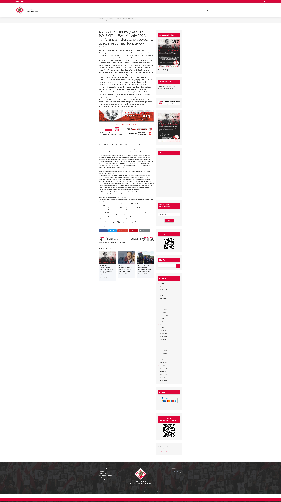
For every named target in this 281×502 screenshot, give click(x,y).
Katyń (238, 10)
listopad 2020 (163, 333)
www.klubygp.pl (103, 473)
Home (100, 18)
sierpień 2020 (163, 339)
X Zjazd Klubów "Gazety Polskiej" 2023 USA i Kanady (118, 18)
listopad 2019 (163, 353)
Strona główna (207, 10)
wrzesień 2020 (163, 336)
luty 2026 (162, 283)
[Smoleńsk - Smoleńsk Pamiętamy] (27, 9)
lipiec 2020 (162, 342)
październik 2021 (164, 315)
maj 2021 (162, 318)
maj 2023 (162, 304)
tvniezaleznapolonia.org (105, 475)
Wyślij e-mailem (145, 230)
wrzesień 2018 (163, 368)
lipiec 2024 (162, 292)
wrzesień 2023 (163, 301)
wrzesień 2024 (163, 289)
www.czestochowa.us (105, 479)
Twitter (113, 230)
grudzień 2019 (163, 350)
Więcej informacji (162, 451)
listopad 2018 (163, 365)
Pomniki (244, 10)
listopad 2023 (163, 298)
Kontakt (258, 10)
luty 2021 (162, 327)
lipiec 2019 (162, 356)
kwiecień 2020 (163, 345)
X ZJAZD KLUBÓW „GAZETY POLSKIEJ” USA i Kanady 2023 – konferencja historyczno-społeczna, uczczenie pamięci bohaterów (126, 37)
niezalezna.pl (102, 471)
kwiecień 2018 (163, 374)
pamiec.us (101, 484)
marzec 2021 (163, 324)
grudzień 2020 (163, 330)
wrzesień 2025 (163, 286)
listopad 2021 (163, 312)
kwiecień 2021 (163, 321)
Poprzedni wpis (104, 237)
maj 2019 (162, 359)
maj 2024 (162, 295)
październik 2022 (164, 307)
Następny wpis (148, 237)
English (23, 1)
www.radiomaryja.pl (104, 481)
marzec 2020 (163, 348)
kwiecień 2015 (163, 380)
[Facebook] (265, 1)
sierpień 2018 (163, 371)
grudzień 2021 (163, 309)
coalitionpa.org (103, 477)
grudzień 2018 (163, 362)
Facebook (104, 230)
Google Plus (124, 230)
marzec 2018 (163, 377)
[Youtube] (262, 1)
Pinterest (134, 230)
